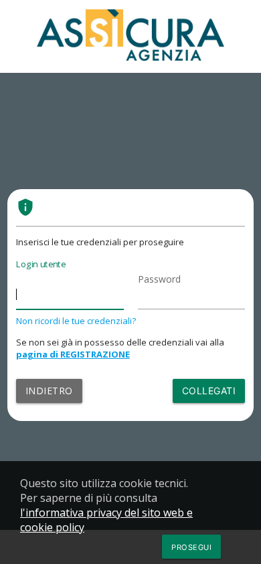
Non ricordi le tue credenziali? (76, 321)
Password (159, 279)
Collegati (209, 390)
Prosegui (191, 547)
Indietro (49, 390)
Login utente (41, 263)
